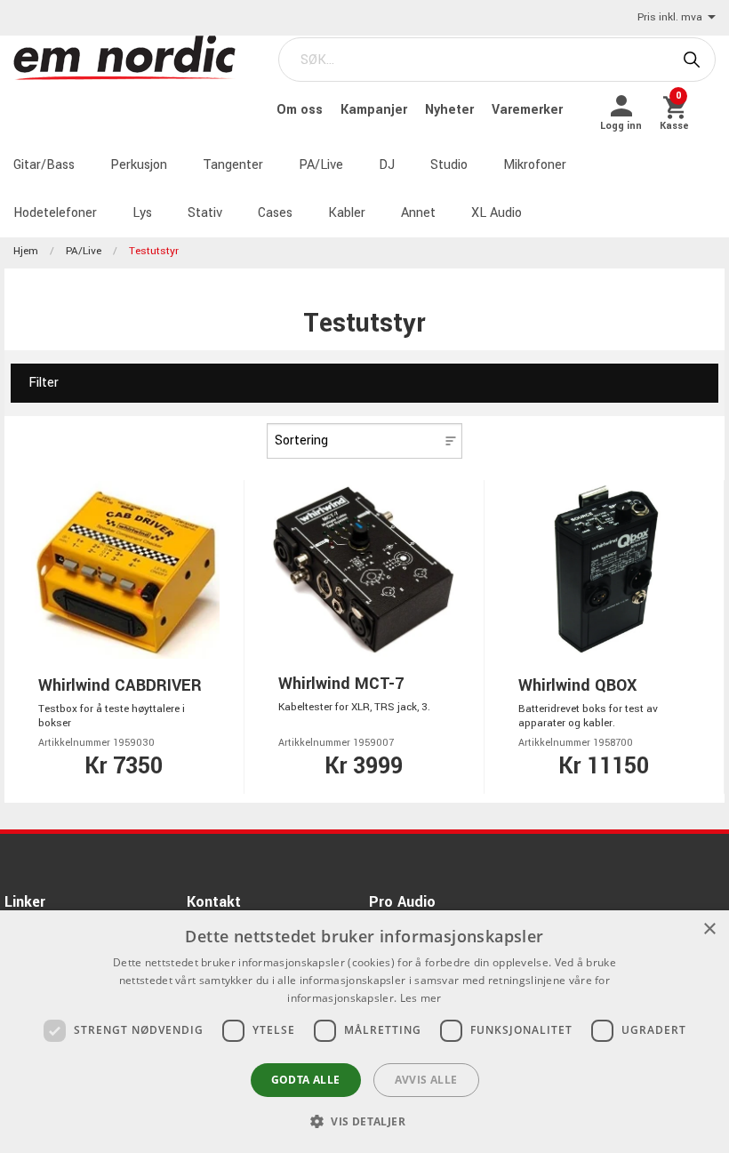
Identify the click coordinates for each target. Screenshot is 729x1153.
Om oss (301, 109)
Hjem (25, 251)
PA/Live (321, 165)
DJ (387, 165)
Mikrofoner (534, 165)
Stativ (205, 213)
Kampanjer (375, 109)
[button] (364, 1121)
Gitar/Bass (44, 165)
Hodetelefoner (55, 213)
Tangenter (233, 165)
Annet (418, 213)
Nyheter (451, 109)
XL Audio (496, 213)
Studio (449, 165)
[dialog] (364, 1031)
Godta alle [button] (305, 1079)
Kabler (346, 213)
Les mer (421, 997)
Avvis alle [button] (426, 1079)
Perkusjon (138, 165)
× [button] (709, 929)
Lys (142, 213)
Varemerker (527, 109)
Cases (275, 213)
